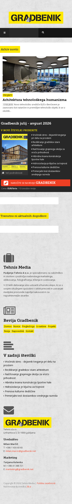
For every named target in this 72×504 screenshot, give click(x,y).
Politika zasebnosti (46, 483)
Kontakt (29, 331)
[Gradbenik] (36, 15)
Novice (16, 326)
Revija (7, 331)
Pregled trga (28, 326)
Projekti (52, 326)
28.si (29, 486)
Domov (8, 326)
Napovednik (18, 331)
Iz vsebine (41, 326)
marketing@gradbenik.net (19, 469)
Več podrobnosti (13, 172)
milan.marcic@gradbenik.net (21, 451)
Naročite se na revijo (33, 183)
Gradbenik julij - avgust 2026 (26, 123)
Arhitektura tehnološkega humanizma (35, 100)
